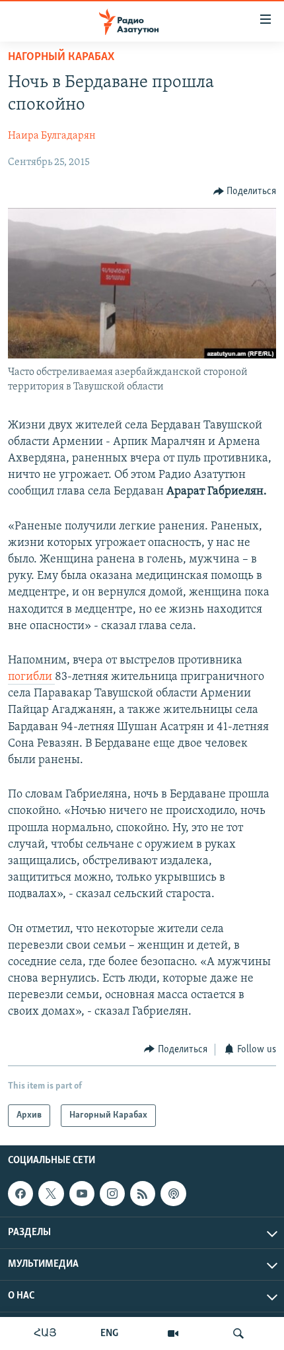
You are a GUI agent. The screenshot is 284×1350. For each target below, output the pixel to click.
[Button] (245, 191)
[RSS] (142, 1193)
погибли (31, 677)
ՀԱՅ (45, 1333)
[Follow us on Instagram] (112, 1193)
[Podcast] (173, 1193)
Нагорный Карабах (61, 57)
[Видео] (173, 1333)
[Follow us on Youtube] (81, 1193)
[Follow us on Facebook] (20, 1193)
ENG (109, 1333)
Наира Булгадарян (52, 136)
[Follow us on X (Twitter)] (50, 1193)
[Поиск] (238, 1333)
